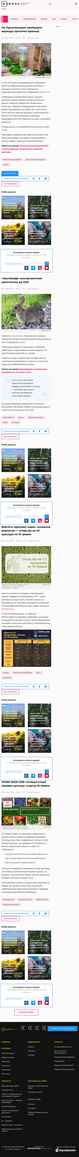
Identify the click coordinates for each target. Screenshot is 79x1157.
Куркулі (31, 1047)
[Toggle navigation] (76, 3)
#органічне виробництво (35, 159)
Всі (3, 19)
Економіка (6, 1070)
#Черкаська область (36, 417)
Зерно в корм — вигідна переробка (12, 1101)
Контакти (32, 1108)
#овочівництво (42, 899)
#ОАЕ (5, 422)
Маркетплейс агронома (64, 1069)
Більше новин (26, 1012)
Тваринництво (8, 1057)
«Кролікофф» (17, 336)
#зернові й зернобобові (22, 673)
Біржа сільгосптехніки (63, 1065)
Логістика (6, 1074)
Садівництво (29, 19)
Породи (31, 1055)
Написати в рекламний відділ (38, 1087)
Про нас (31, 1104)
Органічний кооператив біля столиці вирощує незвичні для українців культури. (25, 149)
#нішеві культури (25, 899)
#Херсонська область (11, 904)
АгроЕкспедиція (9, 1106)
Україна (14, 19)
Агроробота (59, 1061)
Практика (6, 1061)
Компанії (31, 1051)
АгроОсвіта (6, 1117)
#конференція (8, 899)
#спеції (6, 165)
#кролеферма (8, 417)
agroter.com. (45, 92)
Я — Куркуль (7, 1121)
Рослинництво (8, 1053)
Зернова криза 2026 (10, 1086)
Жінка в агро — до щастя (12, 1125)
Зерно (64, 19)
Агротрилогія (7, 1090)
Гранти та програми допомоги (10, 1112)
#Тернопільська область (12, 159)
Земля (44, 19)
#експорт (15, 422)
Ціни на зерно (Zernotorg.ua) (60, 1052)
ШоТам (22, 342)
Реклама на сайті (35, 1092)
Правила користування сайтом (38, 1113)
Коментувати (10, 173)
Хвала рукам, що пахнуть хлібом (12, 1130)
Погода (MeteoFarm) (62, 1047)
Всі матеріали (10, 184)
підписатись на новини (62, 1028)
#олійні (6, 673)
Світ (54, 19)
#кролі (21, 417)
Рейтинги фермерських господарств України (12, 1095)
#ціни (38, 673)
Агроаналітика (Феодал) (64, 1057)
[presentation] (2, 19)
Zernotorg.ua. (8, 609)
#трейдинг (7, 678)
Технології (6, 1066)
